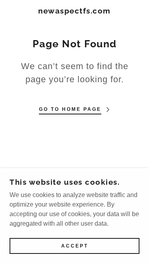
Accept (74, 246)
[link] (74, 10)
